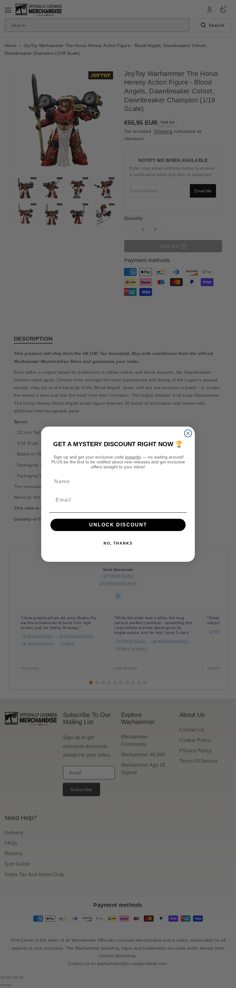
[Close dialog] (188, 433)
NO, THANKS (118, 543)
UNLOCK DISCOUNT (118, 524)
